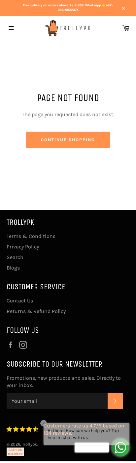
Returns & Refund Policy (36, 311)
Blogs (13, 268)
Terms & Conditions (31, 236)
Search (15, 257)
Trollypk (29, 444)
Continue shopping (68, 139)
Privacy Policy (23, 247)
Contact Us (20, 300)
